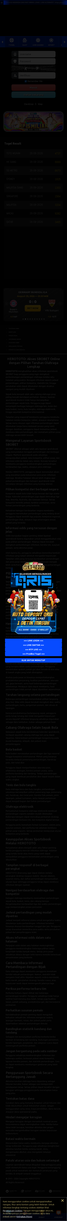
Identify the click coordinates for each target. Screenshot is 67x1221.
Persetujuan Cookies (12, 1211)
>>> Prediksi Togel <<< (33, 654)
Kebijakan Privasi (24, 1216)
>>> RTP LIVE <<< (33, 649)
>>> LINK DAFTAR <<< (33, 645)
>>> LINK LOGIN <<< (33, 641)
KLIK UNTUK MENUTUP (33, 660)
